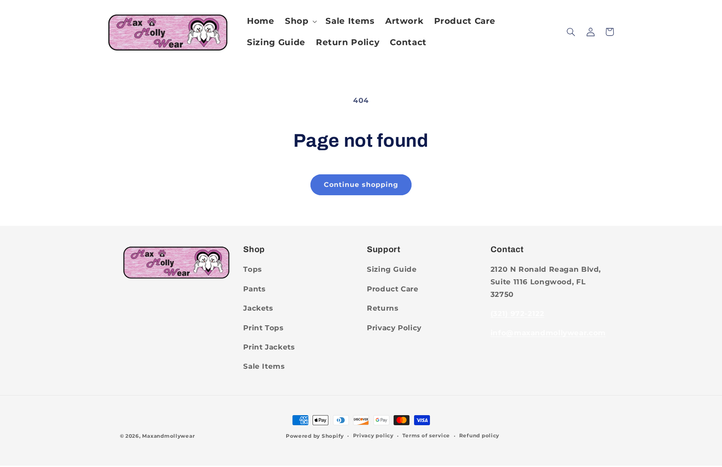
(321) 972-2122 (517, 313)
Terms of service (426, 436)
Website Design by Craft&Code (239, 436)
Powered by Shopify (315, 436)
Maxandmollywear (168, 436)
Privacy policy (373, 436)
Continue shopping (361, 185)
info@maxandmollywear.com (548, 333)
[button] (300, 21)
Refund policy (479, 436)
